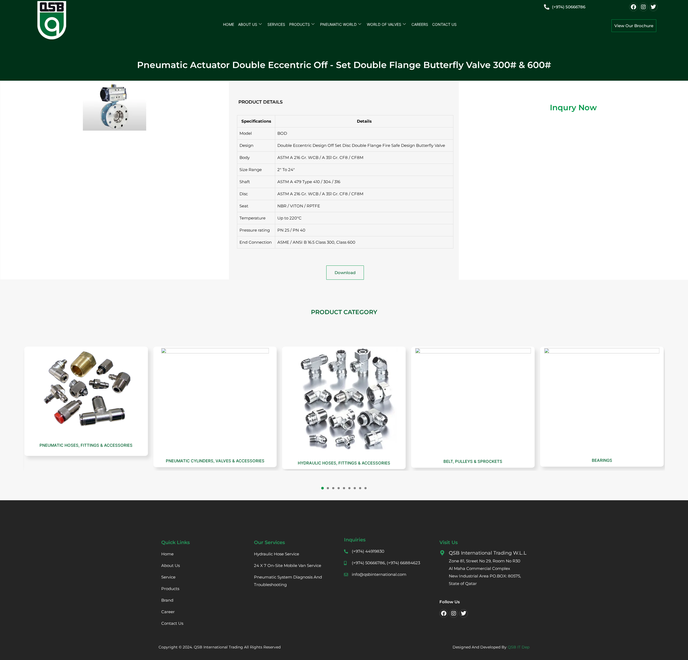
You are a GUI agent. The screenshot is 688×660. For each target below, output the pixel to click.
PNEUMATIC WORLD (338, 24)
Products (299, 24)
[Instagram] (643, 7)
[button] (322, 488)
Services (276, 24)
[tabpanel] (345, 185)
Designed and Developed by (491, 647)
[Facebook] (633, 7)
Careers (419, 24)
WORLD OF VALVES (384, 24)
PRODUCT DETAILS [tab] (260, 102)
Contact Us (444, 24)
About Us (247, 24)
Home (228, 24)
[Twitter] (653, 7)
